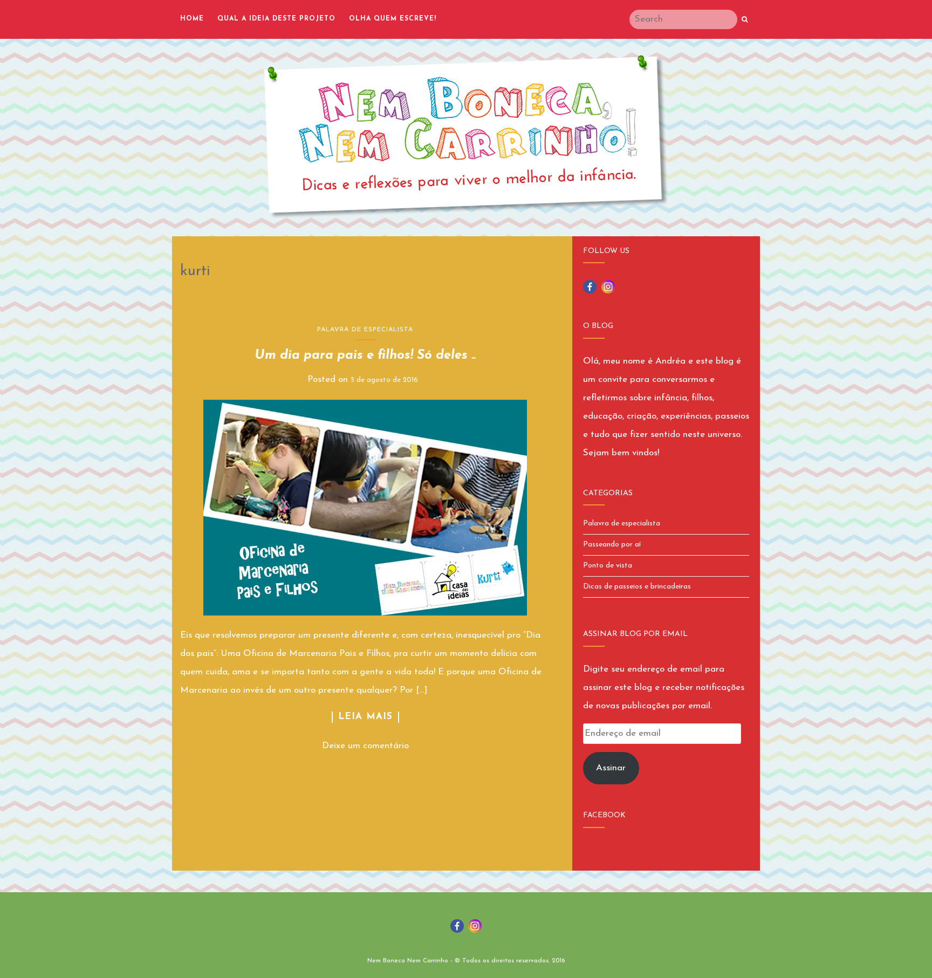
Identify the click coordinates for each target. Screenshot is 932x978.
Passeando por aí (612, 545)
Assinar (611, 767)
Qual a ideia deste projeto (276, 19)
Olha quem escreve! (392, 19)
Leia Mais (365, 716)
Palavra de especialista (365, 329)
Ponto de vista (607, 566)
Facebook (604, 815)
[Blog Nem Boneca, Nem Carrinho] (466, 136)
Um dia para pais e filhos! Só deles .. (365, 355)
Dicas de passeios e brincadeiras (637, 587)
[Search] (744, 20)
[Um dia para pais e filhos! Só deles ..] (365, 507)
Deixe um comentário (365, 745)
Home (192, 19)
